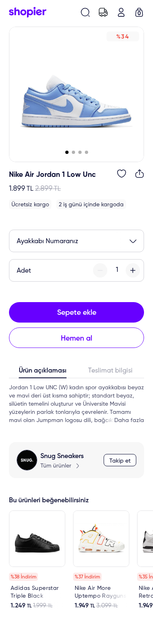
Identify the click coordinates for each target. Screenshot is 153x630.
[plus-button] (133, 270)
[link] (37, 560)
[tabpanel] (76, 404)
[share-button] (139, 173)
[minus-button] (100, 270)
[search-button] (85, 12)
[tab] (43, 372)
